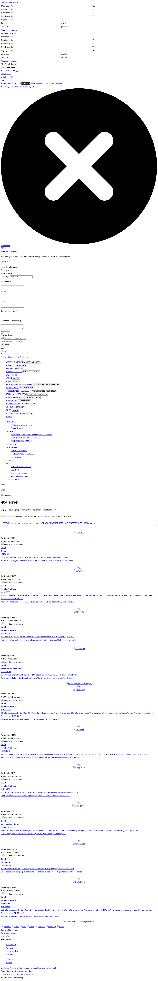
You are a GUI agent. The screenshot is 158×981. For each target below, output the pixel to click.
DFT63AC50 (6, 865)
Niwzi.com (29, 974)
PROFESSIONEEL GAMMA (21, 441)
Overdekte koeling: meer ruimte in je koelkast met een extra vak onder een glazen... (35, 795)
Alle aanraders (70, 921)
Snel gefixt (5, 936)
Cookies (33, 968)
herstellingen (16, 457)
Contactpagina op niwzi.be (12, 974)
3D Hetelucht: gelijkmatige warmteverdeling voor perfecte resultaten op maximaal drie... (37, 560)
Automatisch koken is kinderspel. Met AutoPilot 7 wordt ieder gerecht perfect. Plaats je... (38, 678)
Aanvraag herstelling (56, 83)
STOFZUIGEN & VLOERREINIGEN (19, 384)
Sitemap (9, 954)
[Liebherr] (6, 926)
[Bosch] (30, 926)
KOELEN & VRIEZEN (14, 371)
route (3, 80)
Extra (8, 463)
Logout (31, 86)
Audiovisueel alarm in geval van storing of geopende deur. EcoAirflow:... (30, 719)
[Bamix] (60, 926)
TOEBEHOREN (11, 400)
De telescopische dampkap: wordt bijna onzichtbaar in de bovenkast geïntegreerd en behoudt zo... (42, 872)
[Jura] (23, 926)
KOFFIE (9, 381)
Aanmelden (15, 479)
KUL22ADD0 (6, 710)
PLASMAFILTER (12, 413)
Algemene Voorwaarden (20, 968)
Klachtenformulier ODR (46, 968)
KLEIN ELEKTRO (12, 387)
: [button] (8, 33)
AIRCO (8, 410)
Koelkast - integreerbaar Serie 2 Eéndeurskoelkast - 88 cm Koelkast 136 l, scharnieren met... (38, 640)
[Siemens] (40, 926)
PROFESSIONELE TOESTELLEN (18, 391)
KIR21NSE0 (5, 633)
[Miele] (15, 926)
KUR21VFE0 (5, 789)
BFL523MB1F (6, 671)
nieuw (93, 523)
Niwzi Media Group (15, 977)
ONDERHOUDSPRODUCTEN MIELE (25, 438)
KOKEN (9, 378)
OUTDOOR (10, 407)
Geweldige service (8, 933)
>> (71, 921)
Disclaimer (5, 968)
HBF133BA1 (5, 554)
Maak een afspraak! (9, 30)
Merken (9, 416)
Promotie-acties (17, 428)
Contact (9, 460)
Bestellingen (6, 86)
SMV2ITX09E (6, 827)
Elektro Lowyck (10, 267)
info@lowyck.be (8, 77)
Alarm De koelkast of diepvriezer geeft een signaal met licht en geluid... (30, 916)
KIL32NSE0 (5, 751)
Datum (5, 276)
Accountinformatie (19, 86)
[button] (10, 2)
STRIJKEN (9, 368)
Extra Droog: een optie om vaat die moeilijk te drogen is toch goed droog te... (33, 833)
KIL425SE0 (5, 592)
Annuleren (5, 344)
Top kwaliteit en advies (10, 930)
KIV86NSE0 (5, 903)
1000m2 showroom (19, 450)
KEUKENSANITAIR (13, 404)
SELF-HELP (25, 83)
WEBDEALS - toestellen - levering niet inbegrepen (31, 434)
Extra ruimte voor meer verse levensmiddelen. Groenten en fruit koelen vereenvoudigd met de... (40, 757)
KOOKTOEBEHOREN (14, 397)
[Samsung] (51, 926)
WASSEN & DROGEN (14, 362)
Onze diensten (12, 447)
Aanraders (10, 431)
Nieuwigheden (85, 921)
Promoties (11, 422)
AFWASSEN (10, 365)
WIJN (8, 375)
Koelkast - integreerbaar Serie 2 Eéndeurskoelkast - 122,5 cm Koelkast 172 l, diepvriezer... (37, 602)
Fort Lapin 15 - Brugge (10, 70)
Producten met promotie (21, 425)
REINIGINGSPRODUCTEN (11, 83)
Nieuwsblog (11, 444)
